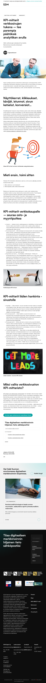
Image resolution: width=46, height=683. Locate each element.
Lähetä (6, 441)
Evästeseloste (26, 679)
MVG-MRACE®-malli (36, 601)
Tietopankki (34, 608)
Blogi (32, 598)
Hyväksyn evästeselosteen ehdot (15, 437)
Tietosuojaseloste (18, 679)
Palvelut (33, 594)
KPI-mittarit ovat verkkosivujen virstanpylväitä (13, 393)
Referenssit (34, 605)
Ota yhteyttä (34, 612)
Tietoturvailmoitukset (19, 681)
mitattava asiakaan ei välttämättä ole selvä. (16, 131)
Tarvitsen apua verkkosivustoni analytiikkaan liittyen (18, 415)
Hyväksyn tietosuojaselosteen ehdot (16, 434)
